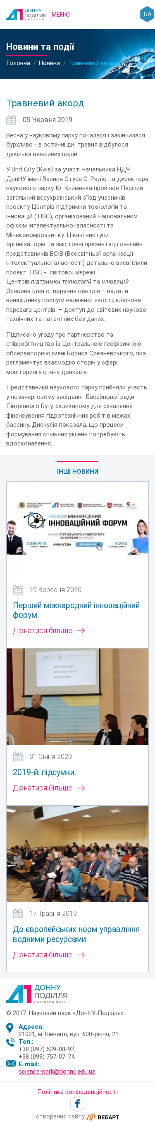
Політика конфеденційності (77, 1092)
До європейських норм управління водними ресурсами (76, 934)
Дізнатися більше (42, 630)
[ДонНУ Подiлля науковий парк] (25, 14)
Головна (18, 63)
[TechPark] (36, 993)
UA (148, 14)
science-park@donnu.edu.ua (57, 1071)
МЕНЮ (61, 14)
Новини (49, 63)
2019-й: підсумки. (44, 772)
